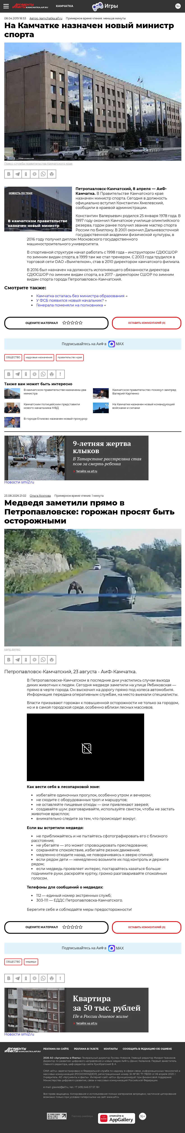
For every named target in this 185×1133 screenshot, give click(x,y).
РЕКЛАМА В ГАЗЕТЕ (86, 1048)
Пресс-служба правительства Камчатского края (38, 163)
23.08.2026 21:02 (15, 495)
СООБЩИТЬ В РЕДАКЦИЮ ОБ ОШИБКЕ (147, 1048)
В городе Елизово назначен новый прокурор (55, 418)
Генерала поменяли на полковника (69, 305)
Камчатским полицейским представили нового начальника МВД (52, 406)
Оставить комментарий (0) (146, 323)
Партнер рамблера (82, 1116)
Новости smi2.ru (19, 482)
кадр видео (12, 649)
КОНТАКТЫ (111, 1048)
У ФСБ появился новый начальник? (70, 300)
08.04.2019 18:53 (15, 18)
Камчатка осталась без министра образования (80, 296)
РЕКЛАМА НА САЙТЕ (56, 1048)
